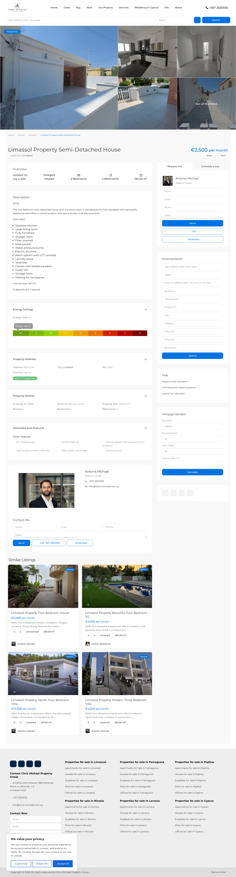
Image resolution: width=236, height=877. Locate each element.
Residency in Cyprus (146, 7)
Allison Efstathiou (101, 644)
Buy (78, 7)
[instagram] (190, 493)
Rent (89, 7)
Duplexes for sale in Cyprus (190, 819)
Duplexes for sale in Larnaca (135, 819)
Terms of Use (218, 872)
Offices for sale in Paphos (189, 792)
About (178, 7)
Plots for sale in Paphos (188, 786)
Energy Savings (23, 309)
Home (53, 7)
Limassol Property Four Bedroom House (40, 613)
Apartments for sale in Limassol (83, 768)
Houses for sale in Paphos (189, 774)
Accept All (63, 863)
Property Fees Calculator (175, 381)
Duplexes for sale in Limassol (81, 780)
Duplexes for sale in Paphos (190, 780)
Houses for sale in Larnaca (134, 812)
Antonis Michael (97, 471)
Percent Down (169, 433)
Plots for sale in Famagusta (135, 786)
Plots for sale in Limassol (79, 786)
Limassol (32, 135)
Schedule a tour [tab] (210, 166)
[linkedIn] (173, 493)
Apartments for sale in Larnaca (137, 806)
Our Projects (105, 7)
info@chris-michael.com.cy (104, 486)
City (167, 315)
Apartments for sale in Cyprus (192, 806)
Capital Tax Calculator (173, 393)
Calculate (192, 472)
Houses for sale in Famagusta (136, 774)
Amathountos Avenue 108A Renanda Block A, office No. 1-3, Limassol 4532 (31, 786)
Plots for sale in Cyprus (188, 825)
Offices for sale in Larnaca (134, 831)
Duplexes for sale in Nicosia (80, 819)
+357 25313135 (218, 7)
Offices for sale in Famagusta (136, 792)
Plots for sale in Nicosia (78, 825)
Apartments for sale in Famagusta (139, 768)
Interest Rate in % (171, 458)
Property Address (24, 359)
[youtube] (181, 493)
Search (193, 355)
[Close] (74, 836)
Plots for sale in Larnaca (133, 825)
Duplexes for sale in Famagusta (137, 780)
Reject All (42, 863)
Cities (67, 7)
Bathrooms (170, 347)
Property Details (23, 395)
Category (169, 323)
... (60, 626)
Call (49, 542)
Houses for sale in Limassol (80, 774)
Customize (21, 863)
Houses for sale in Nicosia (79, 812)
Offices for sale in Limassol (80, 792)
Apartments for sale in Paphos (192, 768)
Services (124, 7)
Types (162, 20)
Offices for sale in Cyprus (189, 831)
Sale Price (167, 420)
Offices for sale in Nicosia (79, 831)
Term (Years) (168, 445)
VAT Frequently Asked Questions (179, 387)
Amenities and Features (28, 428)
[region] (41, 852)
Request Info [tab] (174, 166)
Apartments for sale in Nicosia (82, 806)
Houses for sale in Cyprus (189, 812)
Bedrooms (170, 291)
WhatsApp (80, 542)
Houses (21, 135)
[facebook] (165, 493)
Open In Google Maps (25, 378)
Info (166, 7)
